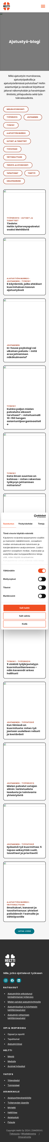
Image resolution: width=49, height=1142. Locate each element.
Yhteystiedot (14, 1080)
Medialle (12, 1061)
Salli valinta (24, 616)
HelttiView (14, 1112)
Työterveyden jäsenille (18, 1102)
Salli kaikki (24, 608)
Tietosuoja (14, 1133)
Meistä (11, 1056)
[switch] (42, 579)
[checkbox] (15, 109)
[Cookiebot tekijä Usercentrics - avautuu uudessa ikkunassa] (34, 516)
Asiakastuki (14, 1117)
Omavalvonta (24, 1137)
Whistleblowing (30, 1133)
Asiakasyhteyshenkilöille (19, 1098)
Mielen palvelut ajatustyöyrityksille (24, 1002)
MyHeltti (13, 1107)
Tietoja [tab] (41, 524)
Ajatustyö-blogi (15, 1044)
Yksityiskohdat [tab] (25, 524)
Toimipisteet (13, 1085)
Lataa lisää (24, 931)
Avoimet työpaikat (17, 1066)
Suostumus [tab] (8, 524)
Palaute (11, 1122)
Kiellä (24, 624)
